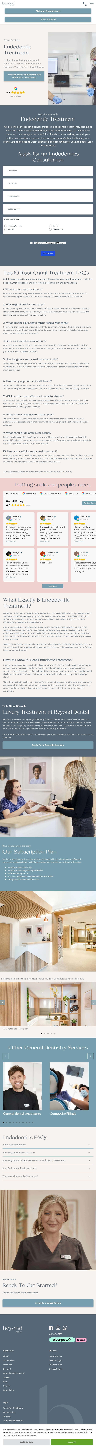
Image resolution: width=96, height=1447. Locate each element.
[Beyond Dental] (25, 1329)
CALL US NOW (48, 19)
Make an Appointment (48, 11)
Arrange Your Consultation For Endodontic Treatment (24, 76)
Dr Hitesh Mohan (30, 471)
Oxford (11, 229)
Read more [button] (11, 541)
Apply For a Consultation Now (48, 745)
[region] (48, 1435)
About (6, 1356)
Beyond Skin (8, 1390)
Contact (6, 1386)
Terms (48, 243)
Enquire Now (48, 253)
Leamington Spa (15, 226)
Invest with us (55, 1356)
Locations (7, 1364)
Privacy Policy (9, 1412)
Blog (5, 1381)
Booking (7, 1369)
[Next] (93, 1002)
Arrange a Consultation (48, 1303)
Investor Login (55, 1360)
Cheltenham (58, 229)
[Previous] (2, 1002)
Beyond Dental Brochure (14, 1373)
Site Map (7, 1416)
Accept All (72, 1442)
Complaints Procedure (13, 1420)
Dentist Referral (56, 1369)
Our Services (8, 1360)
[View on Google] (8, 517)
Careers (6, 1377)
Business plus (55, 1364)
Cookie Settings (26, 1442)
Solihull (56, 226)
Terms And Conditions (13, 1408)
